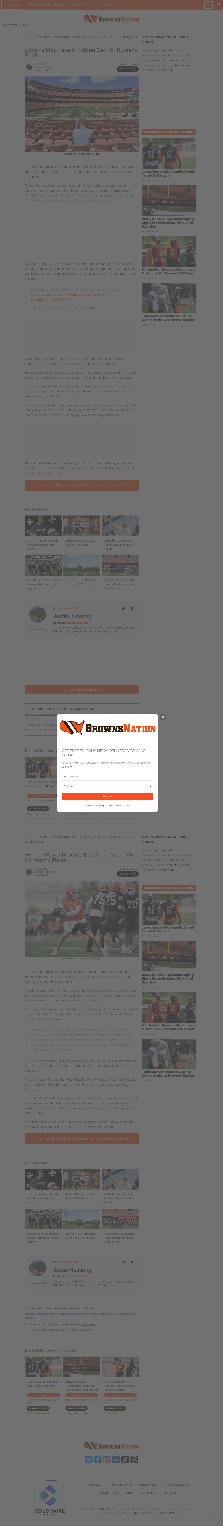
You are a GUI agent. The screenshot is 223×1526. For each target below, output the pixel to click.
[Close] (163, 717)
